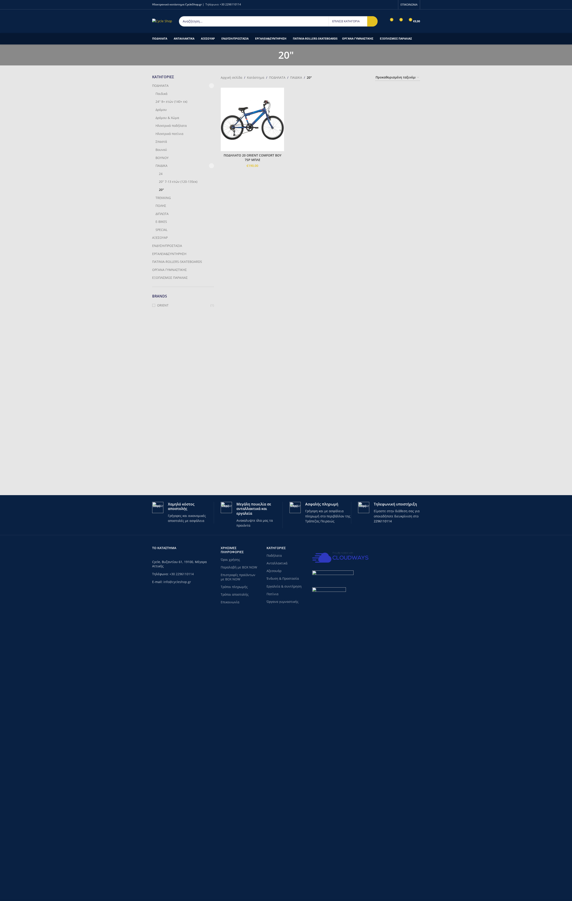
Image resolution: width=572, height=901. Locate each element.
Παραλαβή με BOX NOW (239, 567)
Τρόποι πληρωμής (234, 587)
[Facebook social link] (393, 4)
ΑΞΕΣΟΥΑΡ (160, 237)
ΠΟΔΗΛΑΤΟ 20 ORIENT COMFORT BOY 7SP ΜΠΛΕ (252, 157)
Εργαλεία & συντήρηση (284, 586)
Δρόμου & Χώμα (167, 118)
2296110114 (383, 521)
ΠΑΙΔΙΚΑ (161, 165)
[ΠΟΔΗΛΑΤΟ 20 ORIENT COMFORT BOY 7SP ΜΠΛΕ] (252, 119)
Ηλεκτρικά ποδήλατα (171, 125)
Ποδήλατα (274, 555)
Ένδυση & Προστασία (283, 578)
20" (161, 190)
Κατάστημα (255, 77)
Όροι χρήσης (230, 559)
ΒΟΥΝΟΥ (162, 158)
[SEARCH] (372, 21)
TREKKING (163, 198)
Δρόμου (161, 109)
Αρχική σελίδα (231, 77)
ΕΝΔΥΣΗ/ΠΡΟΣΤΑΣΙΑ (167, 246)
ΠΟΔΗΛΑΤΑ (160, 85)
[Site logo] (162, 21)
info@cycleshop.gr (177, 582)
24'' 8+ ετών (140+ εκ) (171, 101)
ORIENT (163, 305)
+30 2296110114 (230, 4)
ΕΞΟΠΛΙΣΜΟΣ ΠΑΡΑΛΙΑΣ (170, 277)
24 (160, 174)
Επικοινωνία (230, 602)
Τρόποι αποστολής (235, 594)
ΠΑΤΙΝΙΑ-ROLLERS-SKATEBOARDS (177, 261)
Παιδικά (161, 94)
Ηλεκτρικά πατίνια (169, 134)
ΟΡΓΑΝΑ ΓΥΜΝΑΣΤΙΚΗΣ (169, 270)
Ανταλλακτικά (277, 563)
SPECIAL (161, 230)
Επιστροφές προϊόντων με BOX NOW (238, 577)
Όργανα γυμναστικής (282, 601)
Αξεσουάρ (274, 571)
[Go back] (272, 54)
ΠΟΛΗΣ (161, 205)
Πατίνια (272, 594)
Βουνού (161, 150)
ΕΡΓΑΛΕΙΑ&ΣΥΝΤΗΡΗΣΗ (169, 254)
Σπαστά (161, 141)
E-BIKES (161, 221)
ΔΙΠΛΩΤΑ (162, 214)
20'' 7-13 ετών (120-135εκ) (178, 181)
